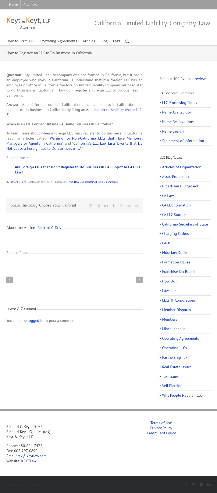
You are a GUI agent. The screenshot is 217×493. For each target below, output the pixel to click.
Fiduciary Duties (175, 252)
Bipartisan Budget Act (180, 186)
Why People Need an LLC (182, 395)
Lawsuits (169, 290)
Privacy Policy (161, 427)
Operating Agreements (180, 338)
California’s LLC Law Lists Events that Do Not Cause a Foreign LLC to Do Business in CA (74, 146)
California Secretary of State (185, 224)
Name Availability (176, 112)
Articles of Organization (181, 167)
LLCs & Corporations (179, 300)
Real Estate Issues (177, 366)
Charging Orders (175, 233)
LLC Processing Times (179, 102)
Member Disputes (176, 309)
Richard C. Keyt (18, 181)
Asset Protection (175, 176)
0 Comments (111, 181)
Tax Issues (170, 376)
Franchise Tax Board (178, 271)
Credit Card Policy (161, 433)
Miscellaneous (173, 328)
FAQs (70, 181)
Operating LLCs (93, 181)
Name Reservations (178, 121)
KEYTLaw (28, 460)
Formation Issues (176, 262)
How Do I (79, 181)
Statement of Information (183, 140)
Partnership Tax (174, 357)
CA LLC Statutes (174, 214)
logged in (35, 320)
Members (169, 319)
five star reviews (194, 78)
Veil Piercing (172, 385)
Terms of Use (161, 422)
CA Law (168, 195)
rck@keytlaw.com (32, 455)
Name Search (173, 131)
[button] (127, 40)
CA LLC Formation (176, 205)
